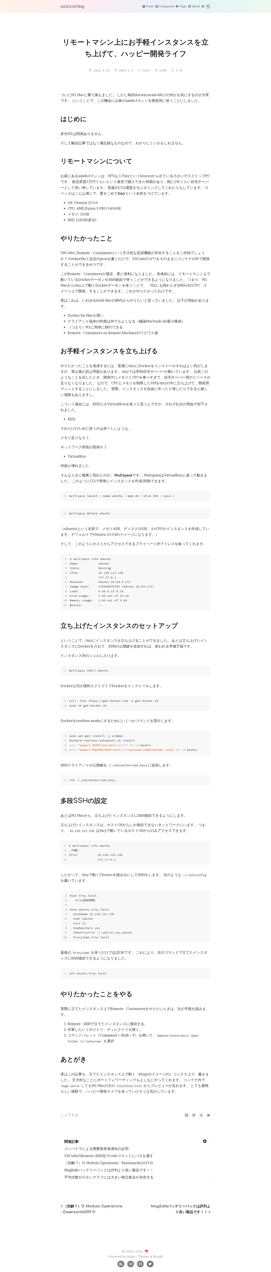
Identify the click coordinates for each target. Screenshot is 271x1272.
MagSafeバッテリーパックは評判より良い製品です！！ (109, 1170)
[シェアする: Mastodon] (194, 1115)
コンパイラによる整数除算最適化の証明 (96, 1148)
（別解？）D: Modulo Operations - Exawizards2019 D (108, 1163)
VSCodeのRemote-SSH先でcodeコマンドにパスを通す (108, 1155)
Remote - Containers (94, 253)
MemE (158, 1256)
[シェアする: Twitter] (208, 1115)
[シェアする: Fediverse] (201, 1115)
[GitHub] (140, 1263)
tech (146, 70)
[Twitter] (150, 1263)
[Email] (130, 1263)
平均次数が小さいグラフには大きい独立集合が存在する (109, 1177)
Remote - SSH (79, 1023)
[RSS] (120, 1263)
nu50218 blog (72, 6)
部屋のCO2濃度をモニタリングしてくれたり (143, 187)
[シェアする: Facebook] (186, 1115)
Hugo (131, 1256)
